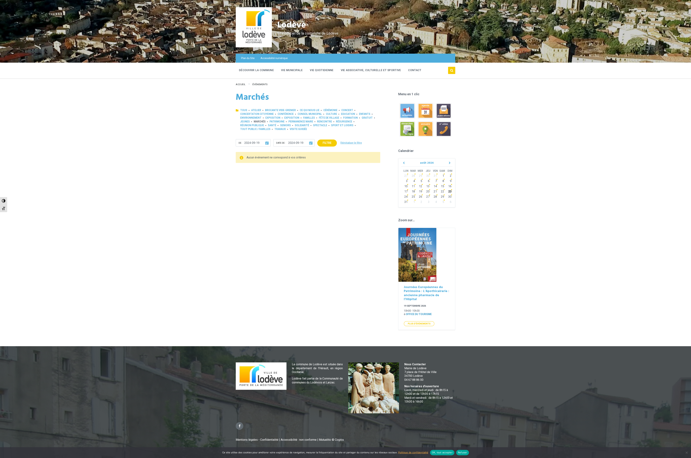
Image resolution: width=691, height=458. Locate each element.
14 (435, 186)
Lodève (291, 25)
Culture (331, 114)
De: (240, 143)
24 (406, 196)
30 (428, 176)
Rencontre (324, 121)
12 (420, 186)
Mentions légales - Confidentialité (257, 439)
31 (435, 176)
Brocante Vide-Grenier (280, 110)
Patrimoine (277, 121)
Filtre (327, 143)
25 (413, 196)
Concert (347, 110)
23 (449, 191)
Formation (350, 117)
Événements (260, 84)
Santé (272, 125)
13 (428, 186)
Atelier (256, 110)
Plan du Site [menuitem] (248, 58)
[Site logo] (254, 46)
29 (420, 176)
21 (435, 191)
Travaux (280, 129)
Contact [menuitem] (414, 70)
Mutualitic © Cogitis (331, 439)
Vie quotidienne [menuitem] (322, 70)
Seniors (285, 125)
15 (442, 186)
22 (442, 191)
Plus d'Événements (419, 323)
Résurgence (344, 121)
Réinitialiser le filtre (351, 142)
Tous (243, 110)
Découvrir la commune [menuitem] (256, 70)
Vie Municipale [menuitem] (292, 70)
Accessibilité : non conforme (299, 439)
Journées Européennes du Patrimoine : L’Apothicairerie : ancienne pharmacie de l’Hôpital (426, 293)
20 (428, 191)
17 (406, 191)
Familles (309, 117)
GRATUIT (367, 117)
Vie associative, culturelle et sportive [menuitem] (371, 70)
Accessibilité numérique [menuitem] (274, 58)
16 (449, 186)
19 (420, 191)
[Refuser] (686, 452)
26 (420, 196)
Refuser (462, 452)
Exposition (272, 117)
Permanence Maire (300, 121)
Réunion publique (252, 125)
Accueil (241, 84)
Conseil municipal (310, 114)
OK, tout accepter (442, 452)
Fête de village (329, 117)
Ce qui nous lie (309, 110)
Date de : (281, 143)
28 (413, 176)
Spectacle (320, 125)
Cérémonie (330, 110)
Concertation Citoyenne (257, 114)
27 (406, 176)
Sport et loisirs (342, 125)
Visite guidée (298, 129)
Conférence (286, 114)
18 (413, 191)
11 (413, 186)
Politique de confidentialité (413, 452)
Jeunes (245, 121)
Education (348, 114)
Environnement (250, 117)
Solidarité (302, 125)
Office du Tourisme (419, 314)
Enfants (364, 114)
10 (406, 186)
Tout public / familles (255, 129)
